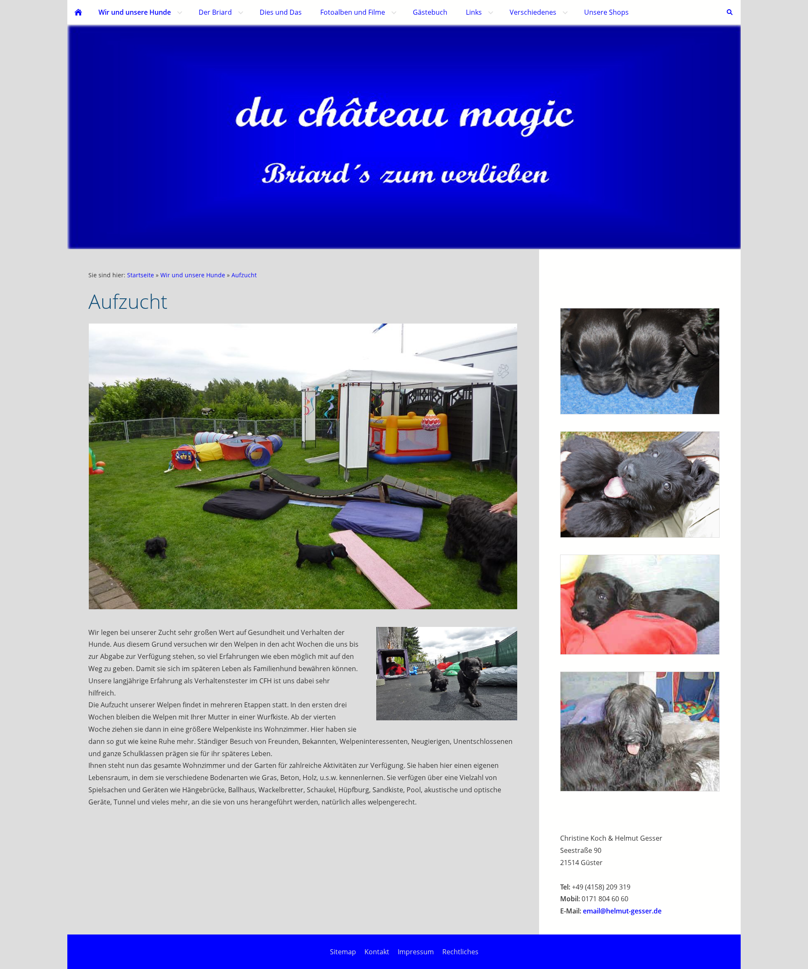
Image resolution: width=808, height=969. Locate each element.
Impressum (416, 951)
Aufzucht (244, 275)
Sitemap (343, 951)
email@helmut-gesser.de (622, 911)
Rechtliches (460, 951)
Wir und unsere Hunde (192, 275)
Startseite (140, 275)
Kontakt (376, 951)
